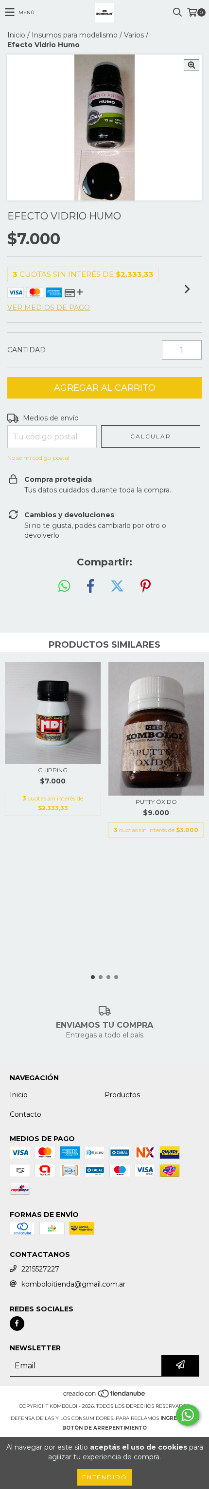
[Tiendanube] (104, 1396)
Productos (122, 1094)
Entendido (104, 1477)
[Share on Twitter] (117, 586)
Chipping (53, 770)
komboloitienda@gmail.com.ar (73, 1284)
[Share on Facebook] (90, 586)
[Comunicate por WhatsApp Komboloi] (187, 1415)
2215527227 (40, 1269)
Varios (134, 35)
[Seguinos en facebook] (17, 1323)
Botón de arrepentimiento (104, 1428)
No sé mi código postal (38, 457)
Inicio (16, 35)
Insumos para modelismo (75, 35)
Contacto (25, 1114)
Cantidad (26, 349)
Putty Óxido (156, 801)
